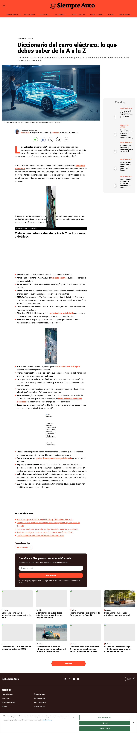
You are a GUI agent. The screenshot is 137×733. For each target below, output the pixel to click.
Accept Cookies (104, 728)
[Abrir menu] (4, 5)
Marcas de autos (12, 14)
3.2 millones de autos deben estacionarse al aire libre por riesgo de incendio (49, 615)
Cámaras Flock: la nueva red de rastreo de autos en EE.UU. (16, 647)
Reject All (105, 723)
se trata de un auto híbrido (62, 313)
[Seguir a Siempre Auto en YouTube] (78, 679)
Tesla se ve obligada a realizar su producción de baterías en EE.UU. (45, 532)
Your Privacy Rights (104, 717)
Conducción (44, 14)
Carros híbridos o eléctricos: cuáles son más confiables (40, 535)
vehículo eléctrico (59, 278)
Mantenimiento (29, 14)
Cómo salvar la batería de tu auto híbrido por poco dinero (126, 114)
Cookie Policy (47, 720)
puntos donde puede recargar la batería (54, 458)
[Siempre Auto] (72, 5)
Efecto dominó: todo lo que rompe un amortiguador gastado (126, 183)
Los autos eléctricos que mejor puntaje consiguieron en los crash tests (47, 529)
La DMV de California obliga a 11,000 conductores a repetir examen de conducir (118, 649)
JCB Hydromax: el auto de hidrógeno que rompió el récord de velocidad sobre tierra (51, 649)
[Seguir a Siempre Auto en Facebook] (65, 679)
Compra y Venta (59, 14)
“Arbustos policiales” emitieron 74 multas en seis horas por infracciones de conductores (84, 649)
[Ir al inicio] (10, 679)
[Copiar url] (66, 139)
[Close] (133, 722)
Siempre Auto (22, 38)
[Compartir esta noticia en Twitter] (50, 139)
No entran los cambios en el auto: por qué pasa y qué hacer (125, 166)
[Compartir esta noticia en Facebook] (43, 139)
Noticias (111, 14)
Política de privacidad (54, 581)
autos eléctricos (23, 547)
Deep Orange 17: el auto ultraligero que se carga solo (117, 614)
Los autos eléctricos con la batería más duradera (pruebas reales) (126, 134)
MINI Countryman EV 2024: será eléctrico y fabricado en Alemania (44, 519)
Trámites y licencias (78, 14)
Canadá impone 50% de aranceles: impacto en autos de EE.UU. (16, 615)
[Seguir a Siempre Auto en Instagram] (74, 679)
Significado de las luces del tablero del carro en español (126, 148)
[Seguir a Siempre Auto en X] (70, 679)
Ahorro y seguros (96, 14)
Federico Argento (30, 131)
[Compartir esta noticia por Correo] (58, 139)
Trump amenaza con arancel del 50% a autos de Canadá (85, 614)
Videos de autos (124, 14)
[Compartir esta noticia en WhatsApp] (35, 139)
